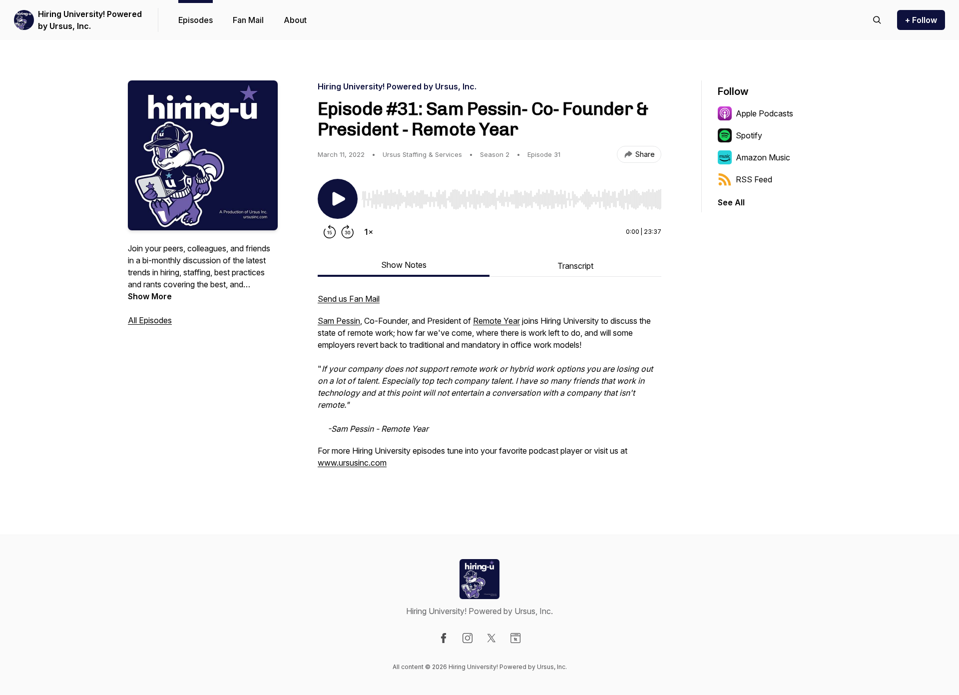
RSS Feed (754, 179)
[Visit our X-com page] (491, 638)
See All (731, 202)
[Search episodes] (877, 20)
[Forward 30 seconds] (348, 232)
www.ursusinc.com (352, 463)
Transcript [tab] (575, 266)
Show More (150, 296)
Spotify (749, 135)
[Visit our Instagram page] (468, 638)
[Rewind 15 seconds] (330, 232)
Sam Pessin (339, 321)
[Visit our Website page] (515, 638)
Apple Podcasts (764, 113)
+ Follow (921, 20)
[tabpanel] (489, 386)
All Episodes (150, 320)
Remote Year (496, 321)
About (295, 20)
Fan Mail (248, 20)
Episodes (195, 20)
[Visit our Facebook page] (444, 638)
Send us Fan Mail (349, 299)
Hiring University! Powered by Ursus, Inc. (90, 20)
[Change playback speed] (369, 232)
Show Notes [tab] (404, 265)
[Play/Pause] (338, 199)
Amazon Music (763, 157)
